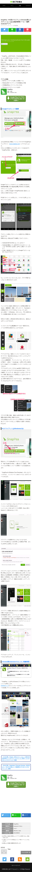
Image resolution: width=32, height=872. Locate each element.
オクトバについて (16, 865)
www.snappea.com (14, 144)
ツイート (6, 815)
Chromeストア (5, 685)
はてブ (26, 815)
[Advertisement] (16, 13)
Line (15, 815)
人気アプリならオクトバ (14, 869)
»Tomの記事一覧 (26, 852)
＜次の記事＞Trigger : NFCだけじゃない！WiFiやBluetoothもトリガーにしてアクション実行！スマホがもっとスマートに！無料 (16, 758)
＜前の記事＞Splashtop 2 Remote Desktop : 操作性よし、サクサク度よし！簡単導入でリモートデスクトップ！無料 (16, 767)
